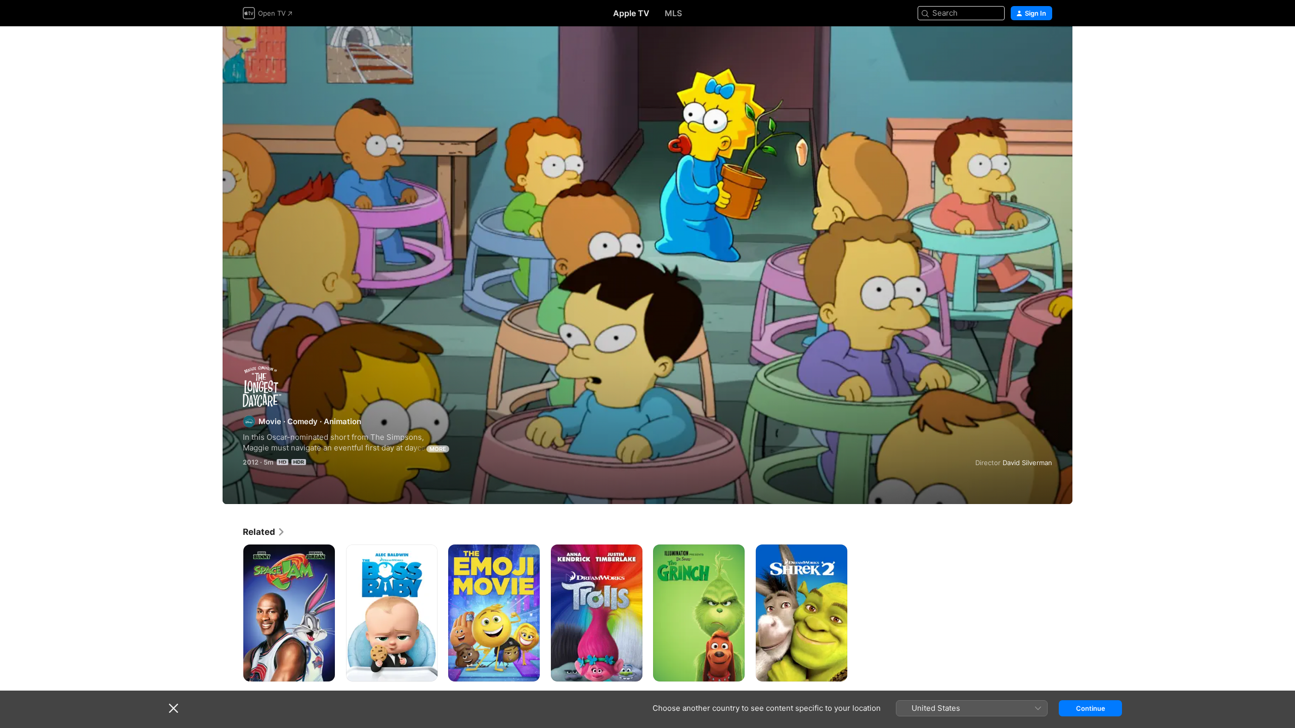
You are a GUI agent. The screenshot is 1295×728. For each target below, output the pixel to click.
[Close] (173, 708)
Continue (1090, 708)
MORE (437, 448)
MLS (673, 13)
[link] (264, 531)
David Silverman (1027, 463)
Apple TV (631, 13)
